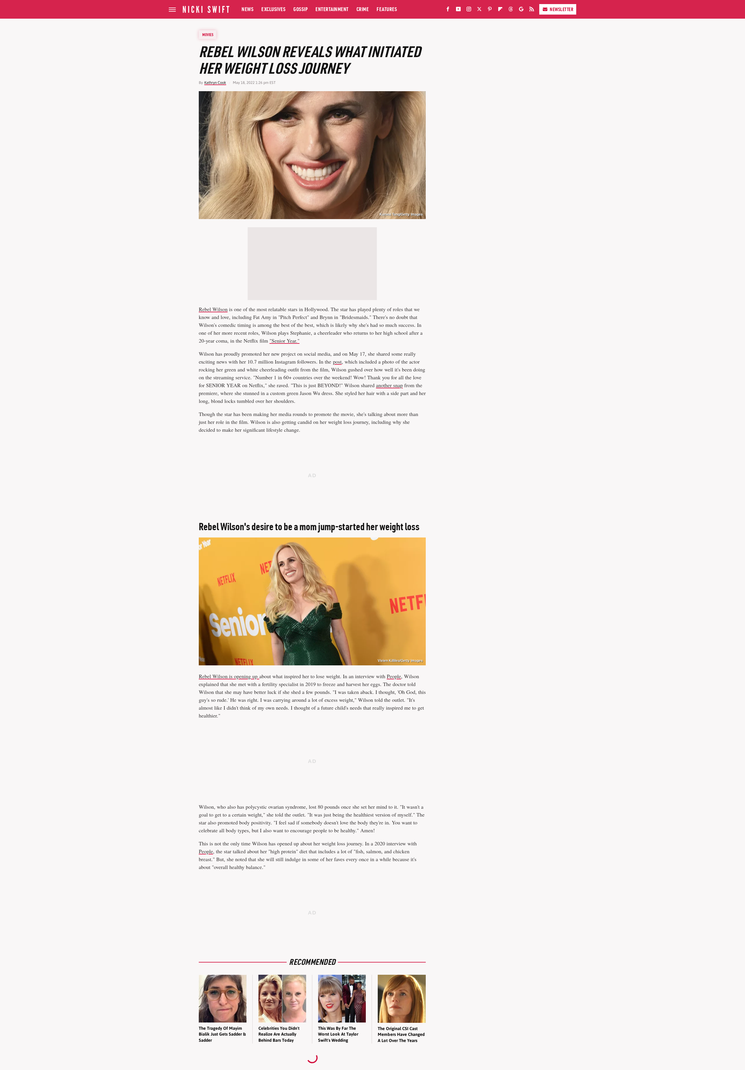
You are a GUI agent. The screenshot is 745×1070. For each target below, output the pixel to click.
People (394, 676)
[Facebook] (448, 10)
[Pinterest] (490, 10)
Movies (207, 34)
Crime (362, 9)
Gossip (300, 9)
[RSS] (532, 10)
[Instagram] (469, 10)
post (337, 361)
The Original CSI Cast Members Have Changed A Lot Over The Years (401, 1034)
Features (387, 9)
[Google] (521, 10)
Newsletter (561, 9)
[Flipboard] (500, 10)
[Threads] (511, 10)
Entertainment (332, 9)
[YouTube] (458, 10)
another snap (389, 385)
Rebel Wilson (213, 309)
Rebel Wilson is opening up (229, 676)
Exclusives (273, 9)
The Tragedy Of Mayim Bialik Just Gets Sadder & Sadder (222, 1034)
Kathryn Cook (215, 82)
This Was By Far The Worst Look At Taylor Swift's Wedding (338, 1034)
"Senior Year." (284, 340)
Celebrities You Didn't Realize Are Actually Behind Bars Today (278, 1034)
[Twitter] (479, 10)
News (247, 9)
